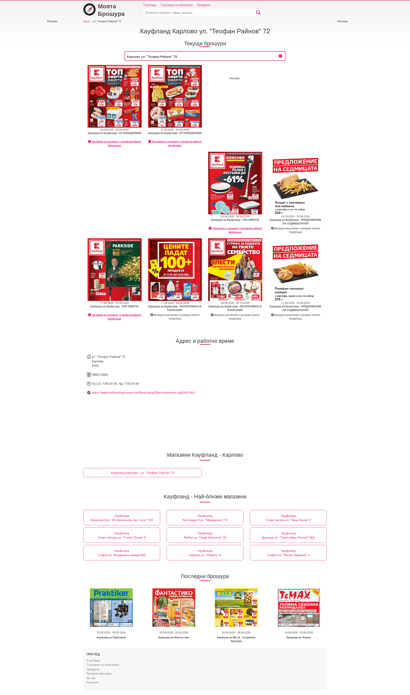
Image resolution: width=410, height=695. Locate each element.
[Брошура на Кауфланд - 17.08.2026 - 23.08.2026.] (175, 96)
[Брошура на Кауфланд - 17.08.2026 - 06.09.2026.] (175, 269)
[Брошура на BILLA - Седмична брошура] (236, 607)
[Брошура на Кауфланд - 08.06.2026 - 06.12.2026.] (235, 269)
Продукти (203, 5)
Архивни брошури (98, 673)
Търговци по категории (177, 5)
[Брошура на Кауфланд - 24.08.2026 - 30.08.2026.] (115, 96)
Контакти (92, 682)
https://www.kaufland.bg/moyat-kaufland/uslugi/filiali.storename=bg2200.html (143, 392)
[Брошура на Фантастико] (173, 607)
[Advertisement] (60, 87)
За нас (91, 677)
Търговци (149, 5)
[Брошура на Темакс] (298, 607)
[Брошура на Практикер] (111, 607)
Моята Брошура (111, 9)
